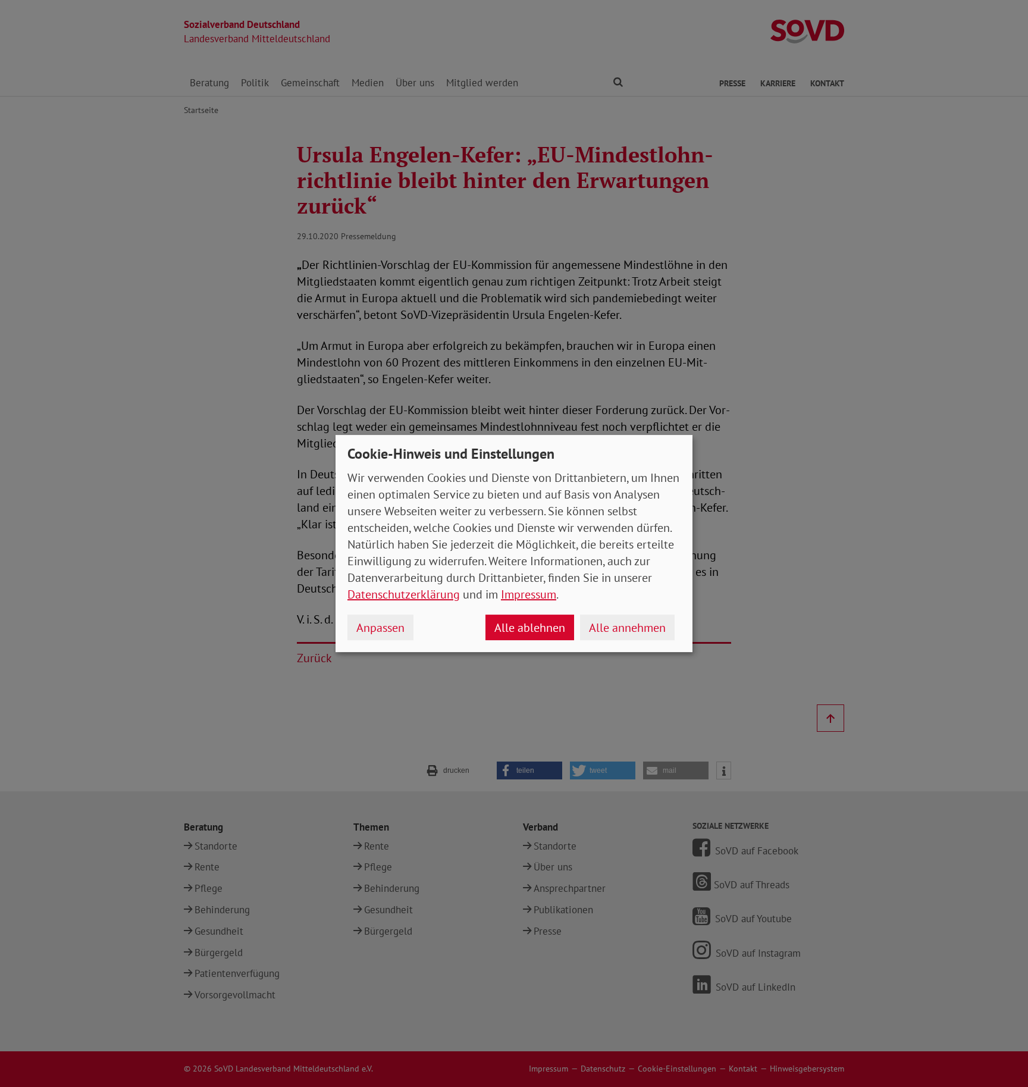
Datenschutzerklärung (403, 594)
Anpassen (380, 627)
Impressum (528, 594)
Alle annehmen (627, 627)
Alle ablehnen (529, 627)
